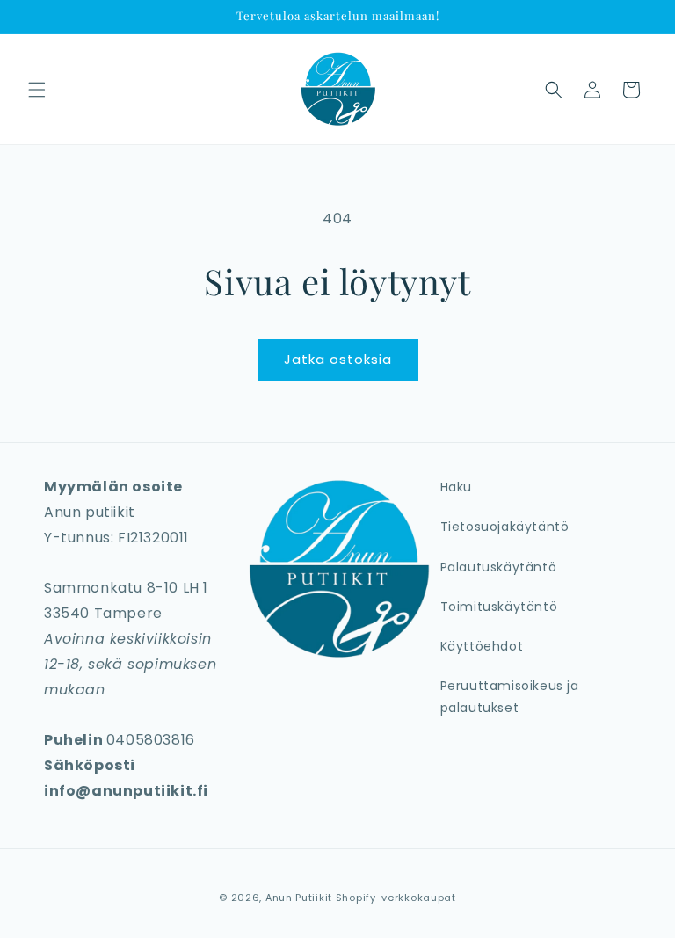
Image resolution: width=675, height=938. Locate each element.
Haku (456, 487)
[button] (37, 89)
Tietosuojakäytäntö (505, 526)
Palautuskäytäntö (498, 567)
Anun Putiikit (298, 898)
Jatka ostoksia (338, 359)
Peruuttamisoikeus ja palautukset (509, 696)
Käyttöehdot (482, 646)
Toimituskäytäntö (499, 606)
